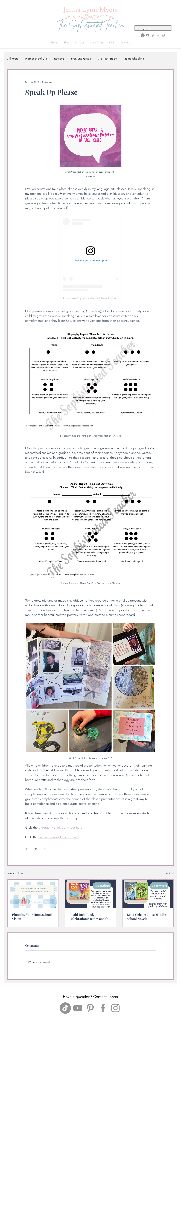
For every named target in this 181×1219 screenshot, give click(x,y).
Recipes (59, 58)
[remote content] (90, 259)
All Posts (12, 58)
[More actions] (154, 82)
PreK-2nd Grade (81, 58)
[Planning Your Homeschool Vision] (33, 894)
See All (170, 872)
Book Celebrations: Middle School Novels (146, 916)
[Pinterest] (153, 35)
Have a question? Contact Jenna (90, 996)
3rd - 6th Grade (107, 58)
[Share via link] (44, 849)
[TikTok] (143, 35)
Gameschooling (134, 58)
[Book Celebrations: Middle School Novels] (147, 894)
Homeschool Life (36, 58)
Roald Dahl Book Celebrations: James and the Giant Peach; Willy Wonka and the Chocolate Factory (89, 916)
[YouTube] (148, 35)
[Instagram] (163, 35)
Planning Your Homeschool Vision (32, 916)
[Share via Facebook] (26, 849)
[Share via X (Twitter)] (35, 849)
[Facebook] (158, 35)
